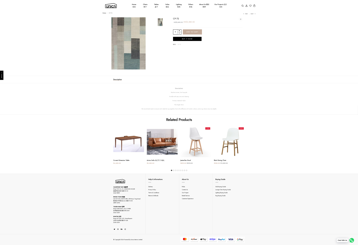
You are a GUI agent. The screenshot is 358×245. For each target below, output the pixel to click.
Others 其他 (190, 5)
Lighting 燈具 (179, 5)
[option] (129, 43)
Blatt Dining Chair (220, 160)
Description (117, 79)
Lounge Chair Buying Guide (223, 190)
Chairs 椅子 (145, 5)
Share (2, 76)
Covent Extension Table (121, 160)
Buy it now (187, 39)
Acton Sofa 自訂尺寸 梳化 (155, 160)
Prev (246, 13)
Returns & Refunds (153, 196)
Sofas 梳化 (167, 5)
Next (252, 13)
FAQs (183, 187)
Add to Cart (192, 32)
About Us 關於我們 (204, 5)
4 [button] (178, 170)
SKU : (175, 44)
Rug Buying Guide (220, 196)
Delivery (150, 187)
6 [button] (182, 170)
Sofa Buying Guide (220, 187)
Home (104, 13)
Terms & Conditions (153, 193)
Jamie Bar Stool (185, 160)
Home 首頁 (134, 5)
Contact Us (185, 190)
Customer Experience (187, 199)
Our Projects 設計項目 (220, 5)
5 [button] (180, 170)
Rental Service (186, 196)
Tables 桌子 (156, 5)
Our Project (185, 193)
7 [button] (184, 170)
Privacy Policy (152, 190)
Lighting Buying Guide (221, 193)
